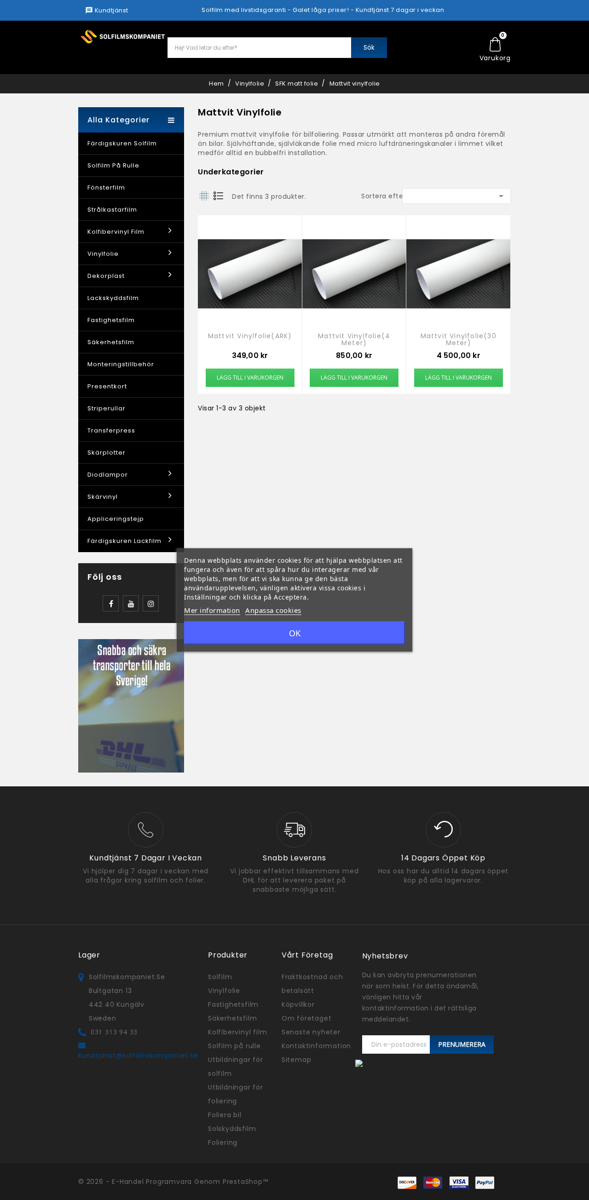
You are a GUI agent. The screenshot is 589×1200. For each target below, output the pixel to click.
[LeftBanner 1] (131, 705)
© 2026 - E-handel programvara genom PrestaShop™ (173, 1181)
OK (294, 633)
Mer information (212, 610)
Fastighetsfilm (111, 320)
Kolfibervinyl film (115, 231)
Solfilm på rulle (113, 165)
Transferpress (111, 430)
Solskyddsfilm (232, 1128)
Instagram (150, 603)
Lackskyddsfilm (113, 298)
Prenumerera (461, 1044)
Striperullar (106, 408)
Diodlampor (107, 474)
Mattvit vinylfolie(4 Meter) (354, 340)
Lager (89, 955)
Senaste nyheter (311, 1032)
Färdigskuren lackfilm (124, 541)
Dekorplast (106, 275)
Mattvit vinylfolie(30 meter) (459, 340)
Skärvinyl (102, 496)
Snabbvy (250, 277)
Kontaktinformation (316, 1045)
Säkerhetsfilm (110, 342)
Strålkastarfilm (112, 209)
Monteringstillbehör (120, 364)
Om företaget (307, 1018)
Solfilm (220, 976)
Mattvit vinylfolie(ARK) (250, 336)
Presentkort (107, 386)
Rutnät (203, 196)
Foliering (222, 1142)
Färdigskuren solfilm (122, 143)
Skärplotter (106, 452)
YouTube (131, 603)
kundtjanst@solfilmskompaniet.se (138, 1055)
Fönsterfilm (106, 187)
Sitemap (297, 1059)
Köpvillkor (298, 1004)
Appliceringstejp (115, 518)
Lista (218, 196)
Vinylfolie (103, 253)
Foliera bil (225, 1114)
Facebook (110, 603)
